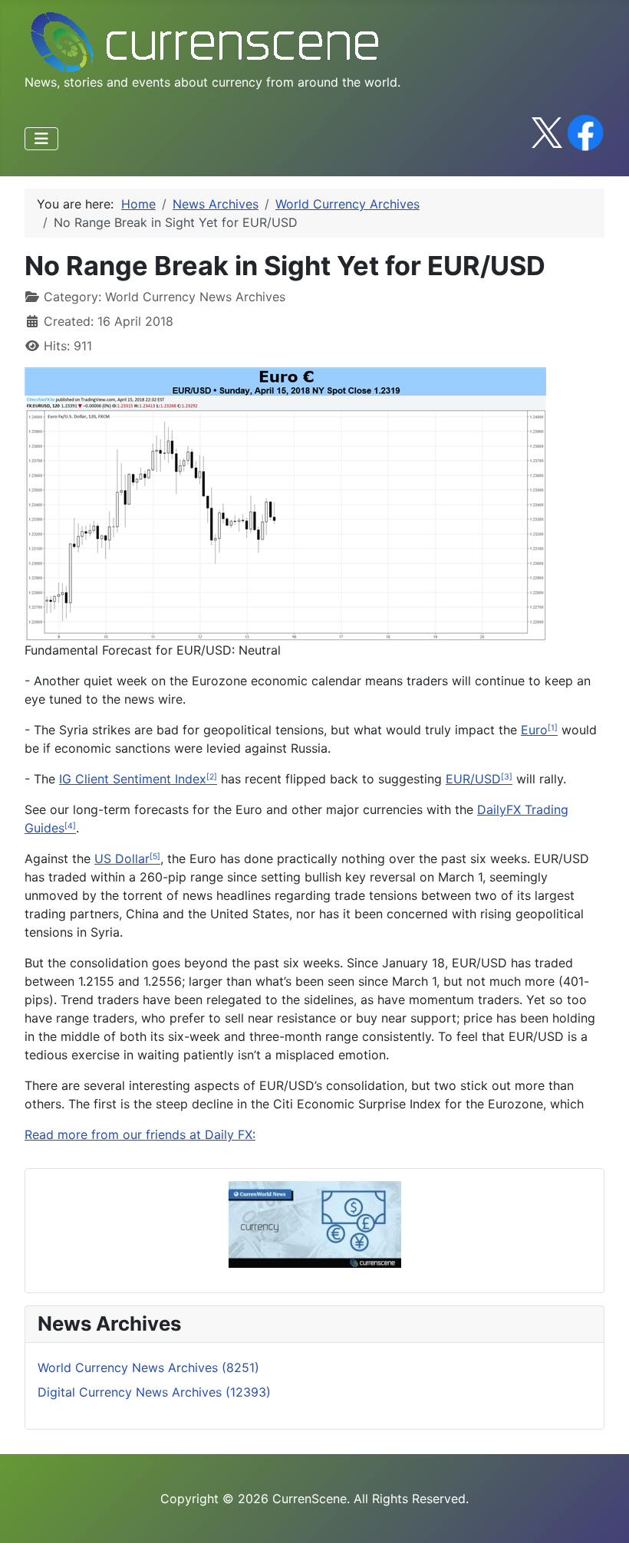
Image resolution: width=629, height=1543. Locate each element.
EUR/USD (473, 778)
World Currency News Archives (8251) (148, 1367)
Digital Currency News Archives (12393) (154, 1392)
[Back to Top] (602, 1515)
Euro (534, 729)
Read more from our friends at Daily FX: (140, 1134)
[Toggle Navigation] (41, 138)
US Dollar (122, 858)
